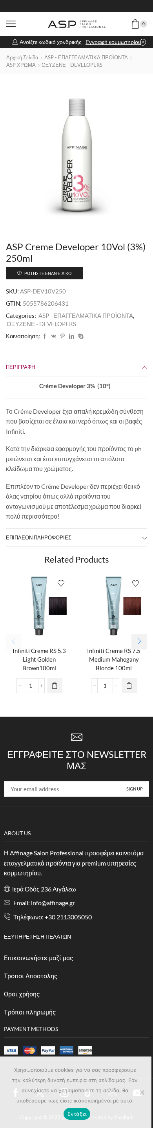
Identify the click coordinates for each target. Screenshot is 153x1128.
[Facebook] (43, 6)
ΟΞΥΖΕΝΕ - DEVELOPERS (72, 65)
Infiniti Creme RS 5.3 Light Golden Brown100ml (39, 659)
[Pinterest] (62, 336)
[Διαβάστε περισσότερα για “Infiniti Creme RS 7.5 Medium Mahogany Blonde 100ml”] (129, 685)
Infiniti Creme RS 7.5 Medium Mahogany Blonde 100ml (113, 659)
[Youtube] (83, 6)
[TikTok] (110, 6)
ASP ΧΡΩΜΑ (21, 65)
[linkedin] (71, 336)
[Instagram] (70, 6)
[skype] (80, 336)
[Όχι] (142, 1092)
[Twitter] (56, 6)
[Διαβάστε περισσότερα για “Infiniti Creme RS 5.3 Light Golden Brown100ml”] (54, 685)
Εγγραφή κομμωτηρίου (113, 42)
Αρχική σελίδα (22, 57)
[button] (139, 641)
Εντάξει (77, 1114)
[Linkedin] (96, 6)
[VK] (53, 336)
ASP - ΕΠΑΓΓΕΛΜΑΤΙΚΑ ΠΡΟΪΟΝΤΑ (86, 57)
